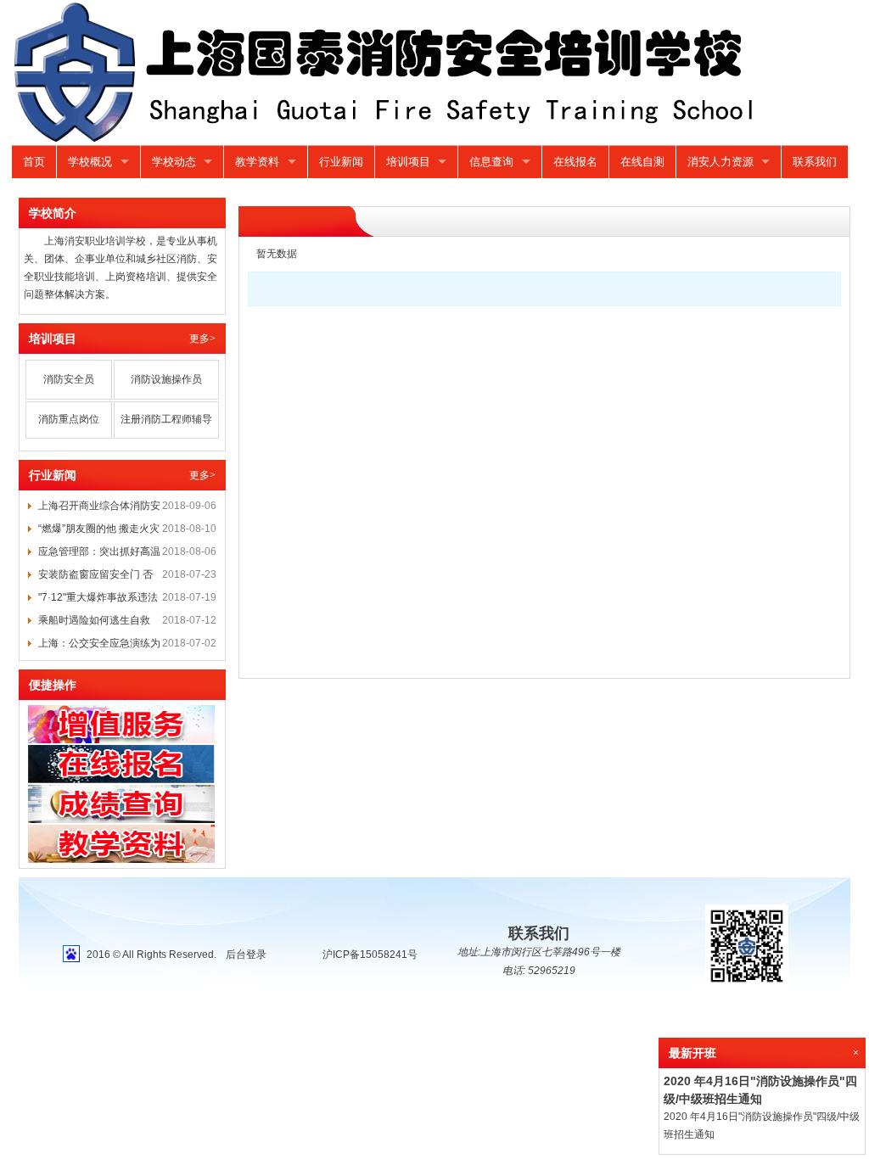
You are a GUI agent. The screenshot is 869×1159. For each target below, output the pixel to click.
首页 (34, 161)
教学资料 (257, 161)
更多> (202, 338)
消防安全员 (68, 379)
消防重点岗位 (68, 419)
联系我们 (815, 161)
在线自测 (642, 161)
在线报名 (575, 161)
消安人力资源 (720, 161)
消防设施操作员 (166, 379)
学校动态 (174, 161)
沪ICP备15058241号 (370, 954)
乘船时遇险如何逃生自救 (94, 620)
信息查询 (491, 161)
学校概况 (90, 161)
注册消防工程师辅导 (166, 419)
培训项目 (408, 161)
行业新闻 (341, 161)
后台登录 (246, 954)
